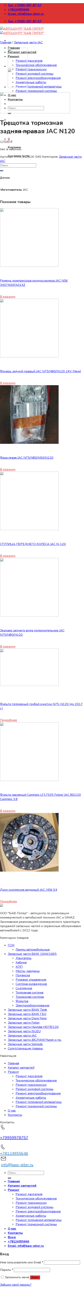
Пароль (6, 1270)
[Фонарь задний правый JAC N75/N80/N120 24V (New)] (29, 356)
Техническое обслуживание (36, 65)
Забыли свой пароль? (15, 1285)
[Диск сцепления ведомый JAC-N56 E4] (29, 870)
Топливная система (29, 992)
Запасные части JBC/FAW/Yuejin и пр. (35, 1040)
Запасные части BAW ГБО (27, 1014)
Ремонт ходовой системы (34, 74)
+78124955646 (18, 10)
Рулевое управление (31, 980)
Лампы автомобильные (33, 949)
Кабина (21, 962)
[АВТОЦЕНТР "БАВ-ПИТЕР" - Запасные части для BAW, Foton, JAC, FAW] (22, 31)
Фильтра (22, 1001)
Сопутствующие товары (25, 1048)
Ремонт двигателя (29, 61)
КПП (19, 967)
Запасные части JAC (28, 42)
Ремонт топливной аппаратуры (39, 86)
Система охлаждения (31, 984)
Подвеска (23, 975)
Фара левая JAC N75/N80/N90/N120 (26, 458)
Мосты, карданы (28, 971)
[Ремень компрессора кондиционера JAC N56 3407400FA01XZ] (29, 266)
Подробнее (8, 720)
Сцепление (24, 988)
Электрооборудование (32, 1005)
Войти (34, 1277)
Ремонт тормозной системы (36, 91)
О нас (12, 1110)
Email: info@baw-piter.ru (26, 14)
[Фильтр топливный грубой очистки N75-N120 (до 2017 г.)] (29, 685)
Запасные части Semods (25, 1044)
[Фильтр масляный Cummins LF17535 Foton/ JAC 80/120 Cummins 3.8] (29, 780)
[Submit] (1, 170)
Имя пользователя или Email (21, 1262)
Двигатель (23, 958)
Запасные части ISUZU (24, 1031)
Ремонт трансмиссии (31, 69)
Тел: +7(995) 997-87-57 (24, 5)
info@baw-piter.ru (17, 1164)
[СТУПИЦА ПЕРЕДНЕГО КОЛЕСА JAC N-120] (29, 529)
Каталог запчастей (21, 1067)
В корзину (7, 297)
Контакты (15, 1115)
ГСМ (11, 945)
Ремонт (13, 1072)
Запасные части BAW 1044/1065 (32, 954)
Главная (5, 42)
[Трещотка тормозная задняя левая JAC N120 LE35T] (17, 87)
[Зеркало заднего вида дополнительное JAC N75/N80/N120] (29, 615)
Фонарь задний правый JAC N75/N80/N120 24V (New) (40, 371)
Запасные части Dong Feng (27, 1018)
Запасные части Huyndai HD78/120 (33, 1027)
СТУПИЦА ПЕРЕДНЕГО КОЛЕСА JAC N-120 (33, 544)
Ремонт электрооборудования (38, 78)
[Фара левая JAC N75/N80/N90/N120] (29, 443)
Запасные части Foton (23, 1023)
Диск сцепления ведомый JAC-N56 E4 (28, 890)
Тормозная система (30, 997)
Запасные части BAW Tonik (27, 1010)
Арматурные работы (31, 82)
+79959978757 (14, 1137)
